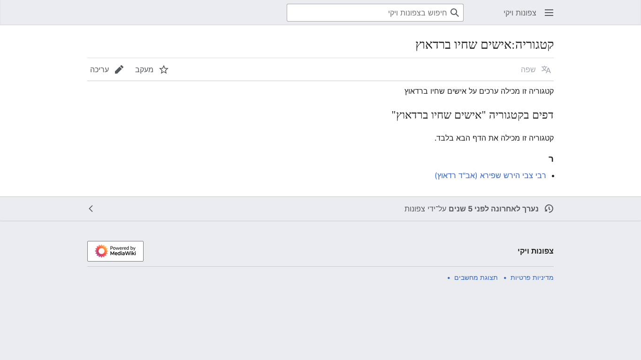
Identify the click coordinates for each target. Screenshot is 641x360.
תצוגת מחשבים (476, 277)
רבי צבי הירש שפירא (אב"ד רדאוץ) (490, 175)
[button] (549, 12)
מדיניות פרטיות (532, 277)
